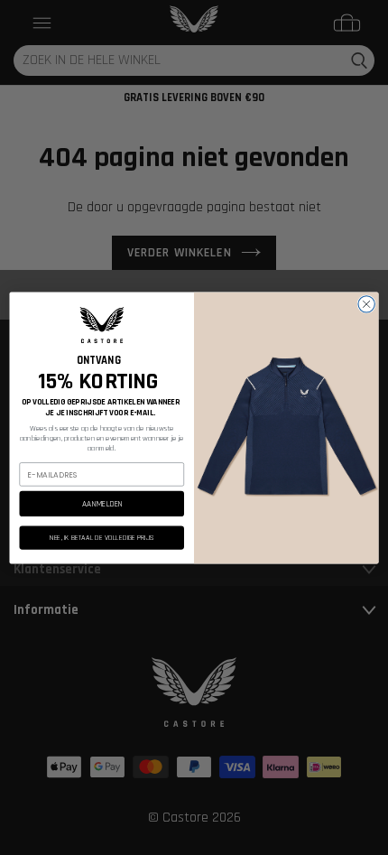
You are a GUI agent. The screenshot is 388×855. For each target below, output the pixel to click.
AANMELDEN (102, 502)
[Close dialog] (366, 303)
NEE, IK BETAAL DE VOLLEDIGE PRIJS (101, 537)
